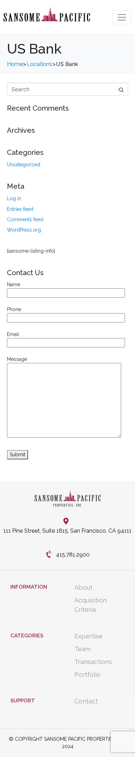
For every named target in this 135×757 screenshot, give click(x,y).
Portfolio (87, 674)
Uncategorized (23, 164)
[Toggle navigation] (122, 17)
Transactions (93, 661)
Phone (14, 309)
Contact (86, 701)
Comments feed (25, 219)
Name (13, 284)
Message (17, 359)
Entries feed (20, 209)
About (83, 587)
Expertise (88, 636)
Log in (14, 198)
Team (82, 649)
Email (13, 334)
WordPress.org (24, 230)
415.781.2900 (73, 554)
